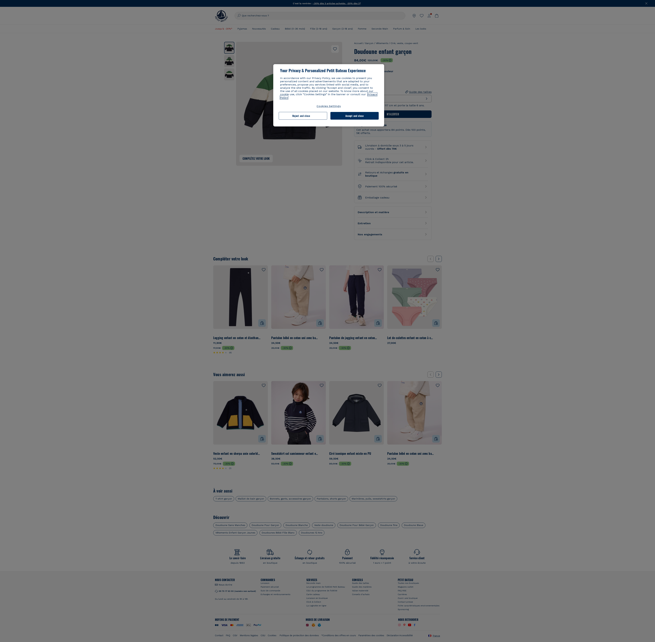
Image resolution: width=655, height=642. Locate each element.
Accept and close (354, 116)
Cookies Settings (329, 106)
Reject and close (301, 116)
